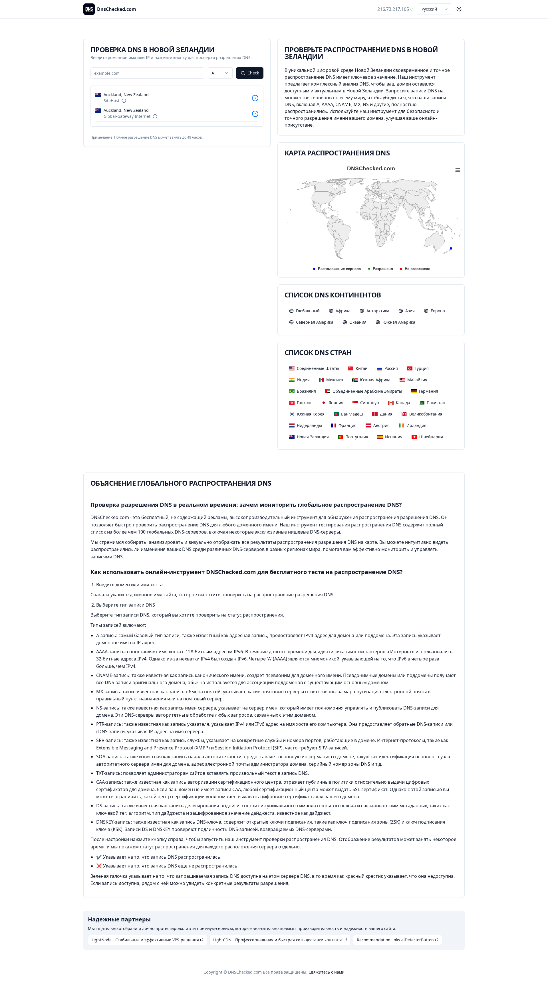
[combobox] (435, 9)
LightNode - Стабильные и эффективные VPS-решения (145, 940)
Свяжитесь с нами (326, 972)
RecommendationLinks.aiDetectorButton (395, 940)
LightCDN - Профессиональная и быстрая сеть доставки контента (277, 940)
